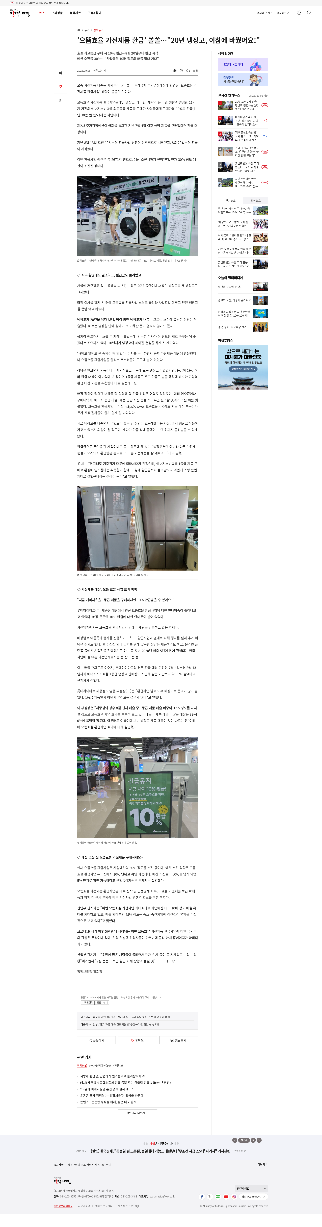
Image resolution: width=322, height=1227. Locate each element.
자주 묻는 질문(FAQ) (128, 1206)
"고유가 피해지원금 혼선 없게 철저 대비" (106, 1089)
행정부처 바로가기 (251, 1197)
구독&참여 (94, 13)
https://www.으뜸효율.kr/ (144, 406)
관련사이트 (243, 1188)
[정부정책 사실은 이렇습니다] (243, 79)
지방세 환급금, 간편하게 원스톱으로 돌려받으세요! (112, 1076)
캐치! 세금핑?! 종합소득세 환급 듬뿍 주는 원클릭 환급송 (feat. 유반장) (125, 1083)
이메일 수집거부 (103, 1206)
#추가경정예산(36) (100, 1065)
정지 (253, 1140)
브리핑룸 (57, 13)
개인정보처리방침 (63, 1206)
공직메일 (281, 12)
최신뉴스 (256, 200)
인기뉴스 (231, 200)
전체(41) (82, 1065)
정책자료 (75, 13)
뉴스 (42, 13)
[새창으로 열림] (188, 71)
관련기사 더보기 (136, 1113)
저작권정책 (87, 1002)
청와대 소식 (263, 12)
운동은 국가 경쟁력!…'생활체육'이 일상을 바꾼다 (111, 1096)
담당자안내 (102, 1002)
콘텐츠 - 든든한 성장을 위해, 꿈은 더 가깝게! (108, 1102)
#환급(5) (118, 1065)
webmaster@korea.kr (162, 1196)
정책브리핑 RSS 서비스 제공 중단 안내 (89, 1164)
